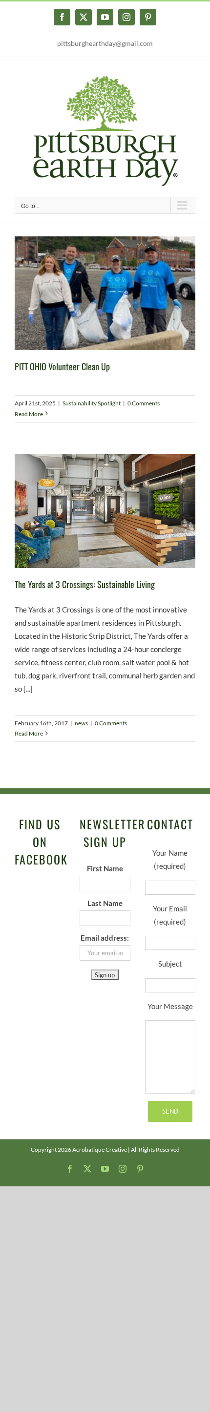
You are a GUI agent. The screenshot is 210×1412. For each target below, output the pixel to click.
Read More (29, 414)
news (81, 723)
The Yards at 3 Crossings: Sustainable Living (85, 584)
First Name (105, 868)
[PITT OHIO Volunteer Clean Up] (105, 293)
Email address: (105, 937)
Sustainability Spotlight (92, 403)
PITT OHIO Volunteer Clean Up (62, 366)
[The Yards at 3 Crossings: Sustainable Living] (105, 511)
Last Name (105, 903)
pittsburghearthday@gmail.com (105, 43)
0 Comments (143, 403)
